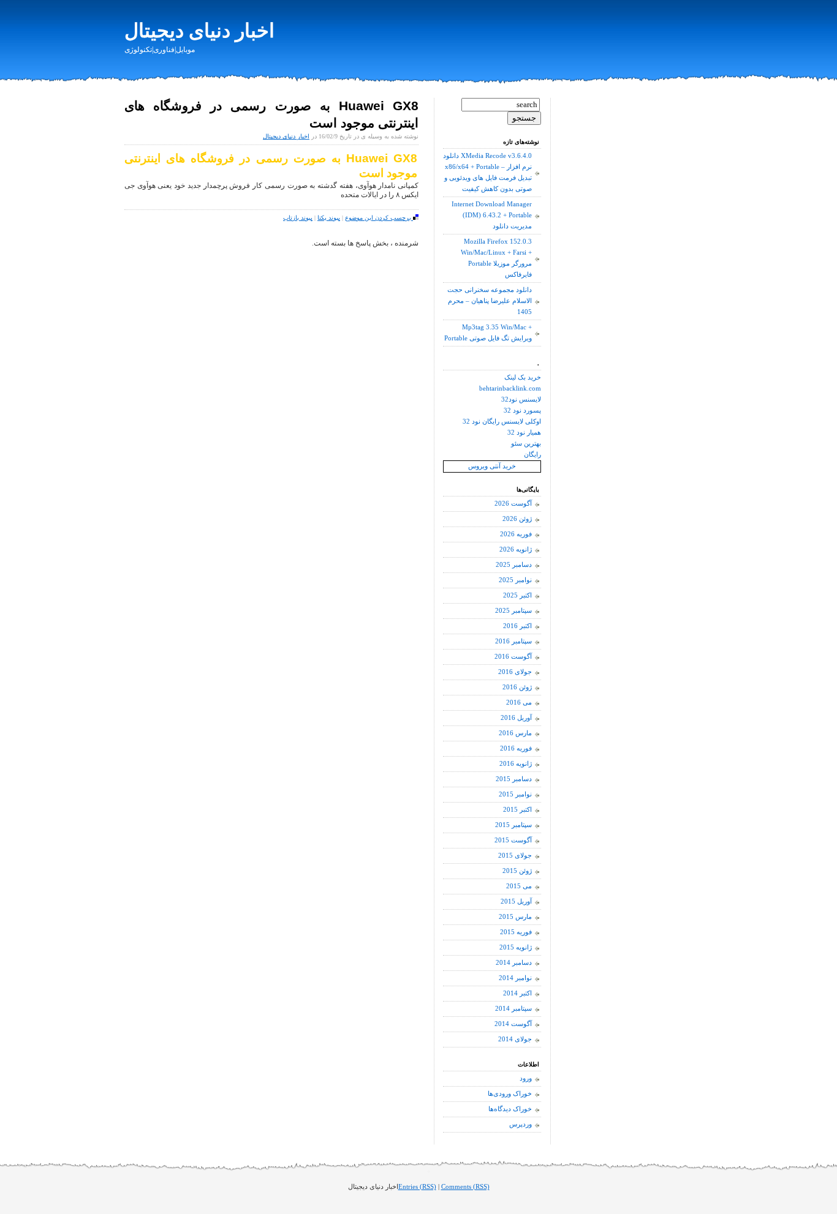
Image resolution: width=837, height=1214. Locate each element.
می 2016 (519, 702)
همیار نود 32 (524, 432)
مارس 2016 (515, 733)
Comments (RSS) (465, 1186)
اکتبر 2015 (517, 809)
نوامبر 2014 (515, 978)
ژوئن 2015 (517, 870)
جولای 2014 (515, 1039)
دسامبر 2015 (514, 779)
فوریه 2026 (516, 534)
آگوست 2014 (513, 1024)
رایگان (532, 454)
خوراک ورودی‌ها (510, 1093)
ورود (526, 1078)
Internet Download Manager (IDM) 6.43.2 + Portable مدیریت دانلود (492, 215)
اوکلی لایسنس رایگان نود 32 (502, 421)
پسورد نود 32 (522, 410)
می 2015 (519, 886)
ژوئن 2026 (517, 518)
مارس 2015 (515, 916)
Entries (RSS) (417, 1186)
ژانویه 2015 (515, 947)
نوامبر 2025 (515, 580)
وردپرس (520, 1124)
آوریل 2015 (516, 901)
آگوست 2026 (513, 503)
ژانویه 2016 (515, 763)
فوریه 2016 (516, 748)
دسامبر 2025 (514, 564)
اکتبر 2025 (517, 595)
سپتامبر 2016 (513, 641)
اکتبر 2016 (517, 626)
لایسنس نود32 (521, 399)
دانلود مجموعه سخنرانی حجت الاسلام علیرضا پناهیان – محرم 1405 (489, 301)
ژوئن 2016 (517, 687)
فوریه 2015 (516, 932)
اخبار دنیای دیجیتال (199, 31)
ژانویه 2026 (515, 549)
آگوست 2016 (513, 656)
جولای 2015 (515, 855)
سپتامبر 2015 (513, 825)
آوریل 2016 (516, 717)
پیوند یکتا (328, 217)
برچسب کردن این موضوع (379, 217)
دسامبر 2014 (514, 962)
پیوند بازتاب (297, 217)
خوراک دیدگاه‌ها (510, 1109)
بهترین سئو (526, 443)
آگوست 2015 (513, 840)
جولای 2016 (515, 672)
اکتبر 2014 (517, 993)
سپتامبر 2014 (513, 1008)
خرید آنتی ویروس (492, 466)
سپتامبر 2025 (513, 610)
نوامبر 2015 (515, 794)
